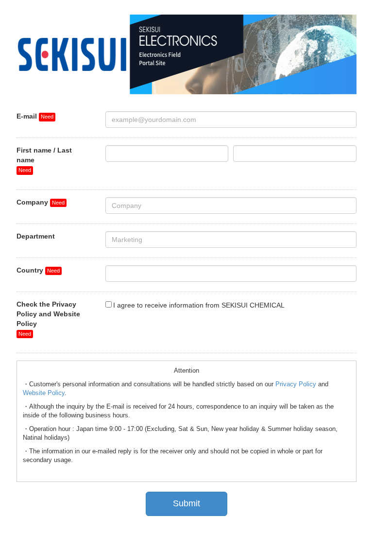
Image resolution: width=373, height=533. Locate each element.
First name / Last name (44, 155)
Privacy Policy (295, 384)
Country (30, 270)
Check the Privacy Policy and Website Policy (48, 313)
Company (32, 202)
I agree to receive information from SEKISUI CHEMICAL (199, 305)
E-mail (27, 116)
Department (36, 236)
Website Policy (44, 393)
